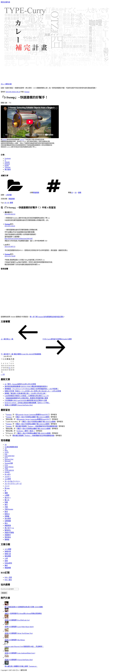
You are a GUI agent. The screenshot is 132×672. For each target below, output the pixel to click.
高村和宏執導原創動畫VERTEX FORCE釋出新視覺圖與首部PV (26, 386)
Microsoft (8, 461)
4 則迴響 (9, 195)
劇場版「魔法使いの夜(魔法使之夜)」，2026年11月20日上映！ (26, 393)
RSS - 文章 (8, 577)
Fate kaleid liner (9, 456)
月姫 (6, 507)
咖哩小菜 (8, 554)
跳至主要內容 (5, 2)
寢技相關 (8, 556)
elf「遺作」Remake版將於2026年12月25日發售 (20, 384)
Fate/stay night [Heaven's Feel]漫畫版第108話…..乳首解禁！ (24, 646)
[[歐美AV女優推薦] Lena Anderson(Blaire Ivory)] (7, 651)
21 (9, 368)
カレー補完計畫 (6, 84)
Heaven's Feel (9, 459)
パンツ (7, 486)
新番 (6, 502)
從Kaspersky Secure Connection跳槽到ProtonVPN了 (32, 414)
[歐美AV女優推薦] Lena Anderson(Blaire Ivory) (20, 653)
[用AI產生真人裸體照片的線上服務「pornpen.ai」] (7, 664)
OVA (6, 465)
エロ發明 (8, 479)
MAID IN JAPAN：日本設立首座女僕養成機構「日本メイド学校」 (27, 403)
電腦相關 (36, 192)
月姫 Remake (9, 509)
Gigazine (4, 139)
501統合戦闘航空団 (11, 447)
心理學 (7, 495)
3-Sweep (22, 139)
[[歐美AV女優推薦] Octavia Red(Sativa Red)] (7, 657)
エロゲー (8, 476)
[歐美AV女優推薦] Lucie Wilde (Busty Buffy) (19, 627)
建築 (6, 493)
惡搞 (6, 561)
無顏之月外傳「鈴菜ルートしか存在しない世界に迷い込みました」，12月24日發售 (33, 391)
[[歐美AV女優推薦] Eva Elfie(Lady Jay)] (7, 618)
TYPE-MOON (9, 470)
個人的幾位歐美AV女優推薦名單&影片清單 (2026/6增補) (24, 607)
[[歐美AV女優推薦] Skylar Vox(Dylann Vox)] (7, 631)
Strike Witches (9, 467)
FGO (6, 457)
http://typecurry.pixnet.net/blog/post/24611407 (19, 238)
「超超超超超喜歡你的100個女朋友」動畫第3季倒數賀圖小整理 (26, 398)
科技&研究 (8, 563)
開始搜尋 (4, 593)
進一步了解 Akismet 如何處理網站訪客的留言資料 (47, 317)
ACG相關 (8, 549)
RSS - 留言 (8, 580)
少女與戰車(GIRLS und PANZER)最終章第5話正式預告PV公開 (26, 400)
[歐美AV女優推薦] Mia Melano (15, 640)
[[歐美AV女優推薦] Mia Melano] (7, 638)
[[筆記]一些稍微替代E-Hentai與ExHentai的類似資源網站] (7, 611)
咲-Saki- (7, 488)
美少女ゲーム (9, 528)
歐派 (6, 511)
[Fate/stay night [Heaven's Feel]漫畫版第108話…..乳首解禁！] (7, 644)
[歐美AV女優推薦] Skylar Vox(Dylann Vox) (19, 633)
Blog (6, 450)
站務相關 (8, 521)
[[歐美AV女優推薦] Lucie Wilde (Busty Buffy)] (7, 624)
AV (6, 449)
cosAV (7, 452)
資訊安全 (8, 537)
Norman (26, 92)
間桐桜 (7, 539)
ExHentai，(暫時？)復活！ (26, 431)
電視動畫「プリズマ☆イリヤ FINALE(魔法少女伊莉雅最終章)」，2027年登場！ (32, 389)
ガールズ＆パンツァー (12, 481)
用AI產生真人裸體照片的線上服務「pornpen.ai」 (21, 666)
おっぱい (8, 474)
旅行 (6, 504)
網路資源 (8, 525)
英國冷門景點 (9, 532)
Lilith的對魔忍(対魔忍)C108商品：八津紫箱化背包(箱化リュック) (27, 396)
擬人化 (7, 500)
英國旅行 (8, 535)
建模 (79, 192)
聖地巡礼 (8, 530)
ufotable (7, 472)
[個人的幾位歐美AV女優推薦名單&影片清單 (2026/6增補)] (7, 604)
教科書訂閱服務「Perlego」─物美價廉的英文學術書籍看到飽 (36, 426)
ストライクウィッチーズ (13, 483)
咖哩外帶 (8, 551)
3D (76, 192)
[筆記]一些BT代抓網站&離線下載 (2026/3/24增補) (32, 417)
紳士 (6, 523)
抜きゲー (8, 497)
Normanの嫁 (9, 463)
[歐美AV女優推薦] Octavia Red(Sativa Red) (19, 405)
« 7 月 (3, 374)
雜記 (6, 565)
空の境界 (8, 518)
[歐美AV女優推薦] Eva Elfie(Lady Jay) (17, 620)
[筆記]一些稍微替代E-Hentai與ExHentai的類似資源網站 (23, 613)
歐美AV (7, 514)
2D (72, 192)
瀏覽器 (7, 516)
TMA (6, 468)
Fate (6, 454)
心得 (6, 558)
